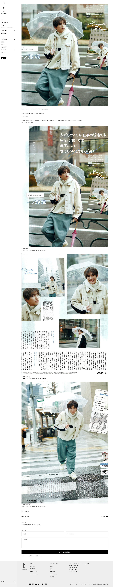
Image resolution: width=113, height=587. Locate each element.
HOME (23, 109)
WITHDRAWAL (53, 576)
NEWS (27, 109)
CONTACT (32, 568)
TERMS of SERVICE (34, 571)
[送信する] (14, 581)
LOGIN (51, 566)
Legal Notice (52, 571)
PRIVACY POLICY (34, 574)
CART (51, 568)
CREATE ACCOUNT (54, 563)
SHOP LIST (32, 566)
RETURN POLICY (53, 574)
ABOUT (31, 563)
